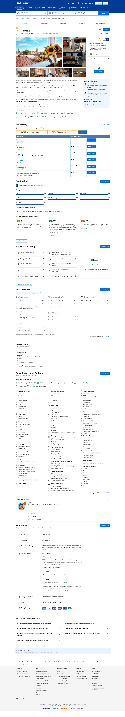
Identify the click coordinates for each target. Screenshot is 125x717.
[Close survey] (107, 499)
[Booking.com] (23, 3)
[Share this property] (100, 29)
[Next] (108, 50)
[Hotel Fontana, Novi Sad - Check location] (16, 34)
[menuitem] (19, 8)
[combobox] (32, 14)
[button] (99, 70)
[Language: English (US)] (73, 3)
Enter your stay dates (51, 547)
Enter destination (24, 12)
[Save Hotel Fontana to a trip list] (96, 29)
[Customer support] (78, 3)
